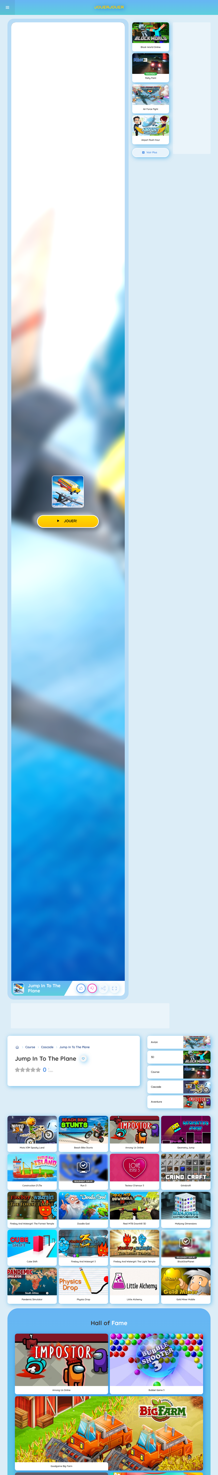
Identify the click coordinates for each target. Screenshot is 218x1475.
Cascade (47, 1047)
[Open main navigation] (7, 7)
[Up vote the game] (81, 988)
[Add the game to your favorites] (83, 1058)
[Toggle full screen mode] (114, 988)
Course (30, 1047)
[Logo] (109, 7)
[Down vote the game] (92, 988)
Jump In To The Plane (74, 1047)
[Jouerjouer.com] (17, 1047)
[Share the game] (103, 988)
